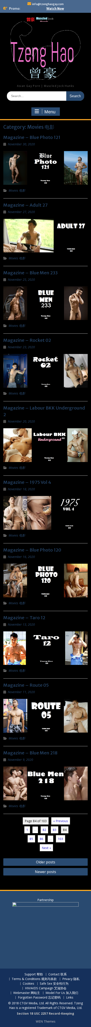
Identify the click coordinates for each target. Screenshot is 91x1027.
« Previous (60, 821)
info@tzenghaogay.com (48, 4)
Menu (49, 111)
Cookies (28, 983)
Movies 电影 (17, 190)
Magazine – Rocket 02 (27, 340)
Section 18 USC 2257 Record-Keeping (45, 1013)
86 (41, 839)
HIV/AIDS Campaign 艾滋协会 (45, 988)
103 (60, 839)
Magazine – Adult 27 (25, 205)
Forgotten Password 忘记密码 (39, 997)
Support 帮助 (34, 974)
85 (31, 839)
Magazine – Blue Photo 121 (31, 137)
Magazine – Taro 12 (24, 617)
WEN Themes (45, 1021)
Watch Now (55, 9)
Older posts (45, 862)
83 (54, 830)
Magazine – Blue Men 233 (30, 272)
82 (44, 830)
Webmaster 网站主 (26, 992)
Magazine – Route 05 (26, 685)
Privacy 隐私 (71, 979)
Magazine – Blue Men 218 (30, 753)
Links (69, 997)
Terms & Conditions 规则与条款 (34, 979)
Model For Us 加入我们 (62, 992)
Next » (46, 848)
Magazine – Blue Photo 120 (32, 550)
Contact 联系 (57, 974)
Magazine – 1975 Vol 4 (27, 482)
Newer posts (45, 871)
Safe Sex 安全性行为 (54, 983)
